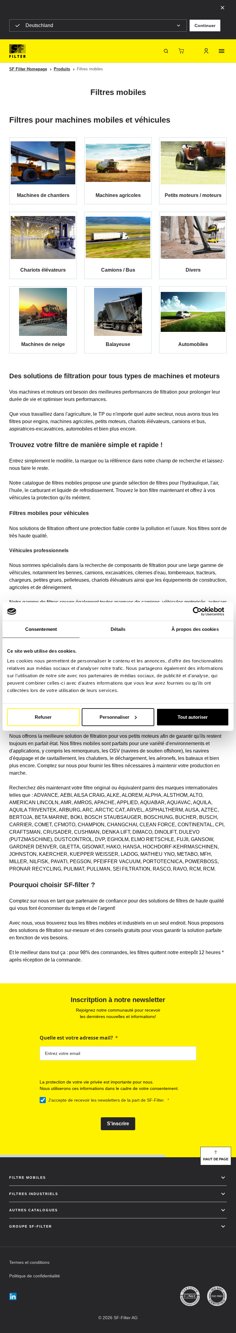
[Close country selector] (222, 7)
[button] (205, 25)
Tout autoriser (193, 716)
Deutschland (39, 25)
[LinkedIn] (13, 1296)
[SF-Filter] (17, 51)
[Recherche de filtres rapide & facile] (166, 51)
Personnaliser (114, 716)
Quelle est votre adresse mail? (76, 1037)
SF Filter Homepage (28, 69)
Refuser (43, 716)
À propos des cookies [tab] (195, 629)
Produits (62, 69)
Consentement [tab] (41, 629)
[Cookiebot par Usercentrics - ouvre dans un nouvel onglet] (202, 611)
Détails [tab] (118, 629)
